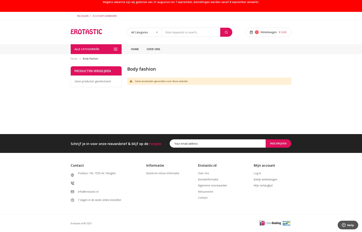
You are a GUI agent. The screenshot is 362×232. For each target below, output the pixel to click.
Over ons (203, 173)
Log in (257, 173)
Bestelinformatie (208, 179)
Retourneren (205, 191)
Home (74, 58)
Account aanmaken (105, 16)
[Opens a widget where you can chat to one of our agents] (347, 225)
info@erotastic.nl (88, 191)
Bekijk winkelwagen (265, 179)
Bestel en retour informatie (162, 173)
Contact (203, 197)
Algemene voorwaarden (212, 185)
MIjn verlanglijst (263, 185)
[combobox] (190, 32)
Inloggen (83, 16)
